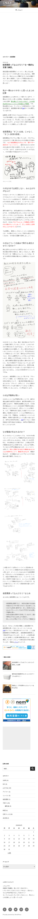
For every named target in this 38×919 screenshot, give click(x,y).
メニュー (20, 10)
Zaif (23, 108)
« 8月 (9, 853)
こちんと (7, 2)
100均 (4, 780)
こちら (16, 642)
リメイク (5, 795)
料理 (4, 810)
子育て (5, 803)
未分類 (5, 818)
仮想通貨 (5, 799)
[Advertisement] (19, 33)
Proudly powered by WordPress (12, 914)
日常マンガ (6, 814)
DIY (4, 784)
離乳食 (7, 806)
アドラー (5, 792)
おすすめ (5, 788)
